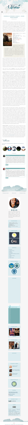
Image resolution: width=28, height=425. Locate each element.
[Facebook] (11, 210)
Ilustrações (11, 252)
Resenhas (3, 144)
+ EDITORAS (14, 274)
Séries (10, 254)
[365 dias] (16, 335)
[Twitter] (15, 210)
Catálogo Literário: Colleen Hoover (15, 366)
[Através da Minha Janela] (11, 335)
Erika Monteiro (8, 155)
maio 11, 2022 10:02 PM (22, 155)
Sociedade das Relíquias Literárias (14, 253)
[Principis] (17, 268)
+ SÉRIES (14, 349)
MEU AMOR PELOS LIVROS (13, 392)
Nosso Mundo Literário (7, 424)
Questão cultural (11, 250)
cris (6, 168)
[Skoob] (16, 210)
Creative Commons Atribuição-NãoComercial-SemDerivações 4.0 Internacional (14, 410)
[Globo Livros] (11, 268)
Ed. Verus (5, 143)
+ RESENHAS (14, 336)
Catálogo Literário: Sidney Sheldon (15, 374)
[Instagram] (13, 210)
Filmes (10, 256)
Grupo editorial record (19, 30)
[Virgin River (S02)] (11, 348)
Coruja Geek (11, 395)
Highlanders (15, 143)
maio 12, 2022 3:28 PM (22, 168)
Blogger (15, 424)
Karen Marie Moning (21, 143)
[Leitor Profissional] (14, 386)
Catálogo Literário (12, 255)
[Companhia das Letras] (14, 273)
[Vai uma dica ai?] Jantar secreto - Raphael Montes (16, 370)
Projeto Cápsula (11, 257)
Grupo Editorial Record (10, 143)
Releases (10, 251)
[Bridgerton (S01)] (16, 348)
